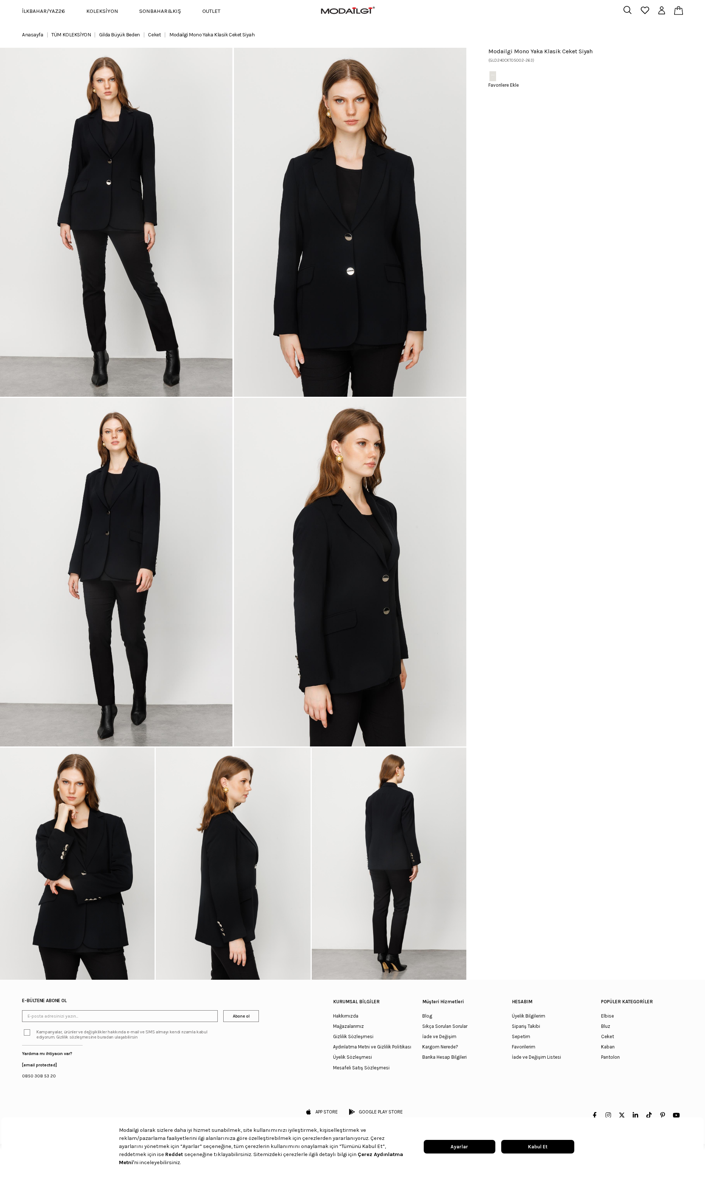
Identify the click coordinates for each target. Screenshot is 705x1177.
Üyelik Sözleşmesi (352, 1057)
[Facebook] (594, 1115)
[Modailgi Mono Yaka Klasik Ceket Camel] (492, 76)
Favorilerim (523, 1047)
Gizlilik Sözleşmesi (353, 1036)
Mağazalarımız (348, 1026)
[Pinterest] (662, 1115)
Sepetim (521, 1036)
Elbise (607, 1016)
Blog (427, 1016)
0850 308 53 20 (39, 1076)
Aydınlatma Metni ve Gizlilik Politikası (372, 1047)
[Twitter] (622, 1115)
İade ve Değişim (439, 1036)
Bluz (605, 1026)
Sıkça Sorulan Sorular (444, 1026)
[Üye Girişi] (661, 10)
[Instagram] (608, 1115)
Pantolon (610, 1057)
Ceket (607, 1036)
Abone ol (241, 1016)
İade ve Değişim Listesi (536, 1057)
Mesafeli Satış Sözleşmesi (361, 1067)
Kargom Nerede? (440, 1047)
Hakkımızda (345, 1016)
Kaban (608, 1047)
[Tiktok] (649, 1115)
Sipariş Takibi (526, 1026)
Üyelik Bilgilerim (528, 1016)
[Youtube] (676, 1115)
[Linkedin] (635, 1115)
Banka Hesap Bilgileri (444, 1057)
